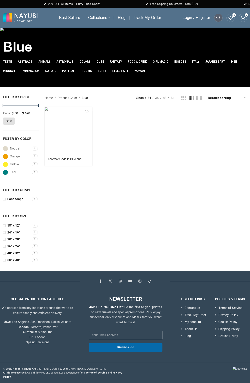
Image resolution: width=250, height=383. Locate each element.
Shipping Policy (229, 329)
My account (193, 322)
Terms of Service (230, 308)
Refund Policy (228, 336)
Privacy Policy (228, 315)
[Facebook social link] (100, 281)
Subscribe (125, 347)
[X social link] (110, 281)
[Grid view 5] (199, 98)
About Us (191, 329)
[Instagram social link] (120, 281)
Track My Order (195, 315)
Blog (188, 336)
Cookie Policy (227, 322)
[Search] (218, 18)
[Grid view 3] (183, 98)
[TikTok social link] (150, 281)
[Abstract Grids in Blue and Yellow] (68, 131)
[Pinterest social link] (140, 281)
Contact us (192, 308)
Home (49, 98)
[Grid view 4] (191, 98)
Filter (9, 121)
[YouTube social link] (130, 281)
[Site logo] (20, 17)
